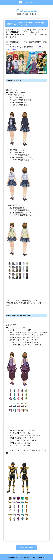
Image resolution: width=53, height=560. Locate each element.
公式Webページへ (26, 547)
